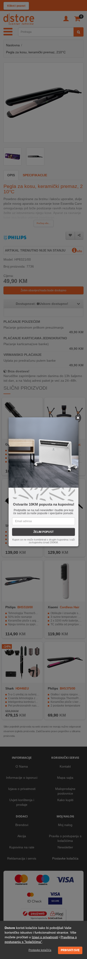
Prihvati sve (70, 950)
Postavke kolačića (40, 950)
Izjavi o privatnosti (45, 937)
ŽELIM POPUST (43, 532)
